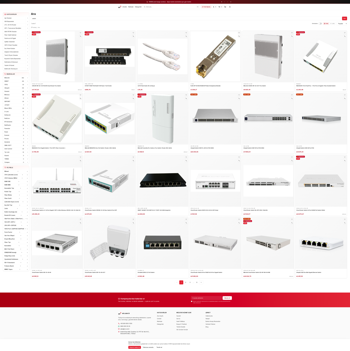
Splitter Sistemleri (9, 41)
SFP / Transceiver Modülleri (12, 28)
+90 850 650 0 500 (126, 323)
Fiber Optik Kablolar (10, 35)
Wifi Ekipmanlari (9, 21)
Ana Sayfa (160, 316)
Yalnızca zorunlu (148, 347)
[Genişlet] (27, 18)
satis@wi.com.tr (124, 329)
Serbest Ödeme (210, 324)
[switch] (320, 23)
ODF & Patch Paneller (10, 45)
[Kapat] (231, 2)
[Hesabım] (230, 7)
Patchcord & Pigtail (10, 38)
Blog (207, 327)
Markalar (131, 7)
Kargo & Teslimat (181, 324)
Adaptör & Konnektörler (11, 52)
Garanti (178, 316)
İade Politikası (180, 321)
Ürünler (124, 7)
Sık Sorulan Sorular (182, 329)
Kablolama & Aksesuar (11, 62)
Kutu (327, 23)
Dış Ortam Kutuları (9, 48)
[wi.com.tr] (119, 6)
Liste (333, 23)
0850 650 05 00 (125, 326)
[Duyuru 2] (224, 2)
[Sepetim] (225, 7)
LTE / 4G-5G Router (10, 25)
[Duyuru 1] (222, 2)
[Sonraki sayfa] (201, 282)
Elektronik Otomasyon (11, 69)
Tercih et (159, 347)
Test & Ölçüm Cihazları (11, 55)
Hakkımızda (209, 316)
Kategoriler (138, 7)
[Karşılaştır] (80, 36)
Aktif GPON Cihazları (10, 31)
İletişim (208, 318)
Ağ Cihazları (8, 18)
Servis (178, 318)
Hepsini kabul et (134, 347)
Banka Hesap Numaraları (213, 321)
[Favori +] (80, 32)
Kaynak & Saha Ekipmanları (12, 58)
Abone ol (227, 298)
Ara (345, 18)
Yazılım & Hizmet (9, 65)
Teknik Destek (180, 327)
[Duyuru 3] (227, 2)
